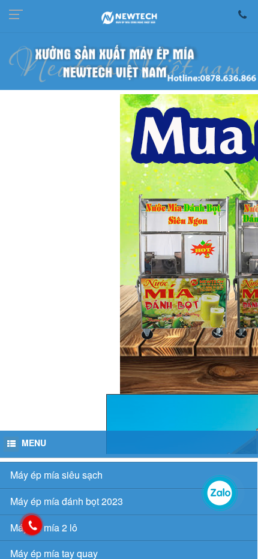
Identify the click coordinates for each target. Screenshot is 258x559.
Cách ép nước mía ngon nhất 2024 (91, 427)
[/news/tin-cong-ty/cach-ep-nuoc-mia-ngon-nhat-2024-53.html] (129, 406)
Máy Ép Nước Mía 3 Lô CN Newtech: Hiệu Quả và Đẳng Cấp (113, 533)
